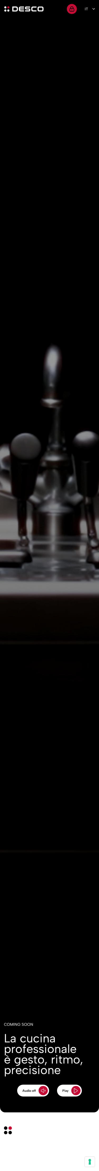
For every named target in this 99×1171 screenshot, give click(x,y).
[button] (33, 1091)
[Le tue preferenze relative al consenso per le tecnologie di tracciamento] (90, 1162)
